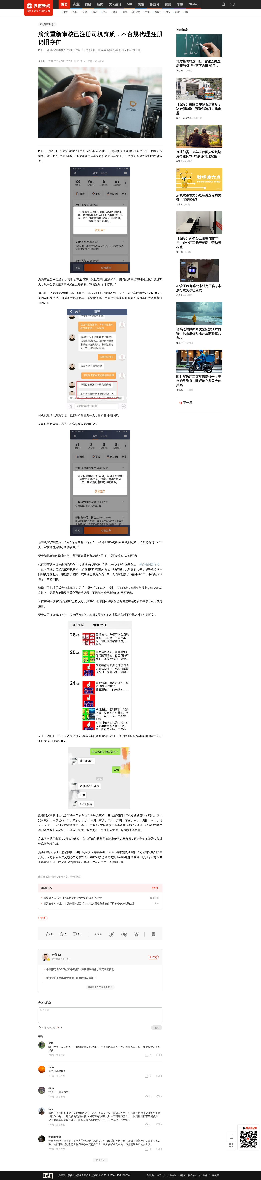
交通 (42, 917)
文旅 (147, 12)
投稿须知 (192, 1175)
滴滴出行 (48, 24)
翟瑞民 (179, 70)
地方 (124, 12)
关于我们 (151, 1175)
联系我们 (161, 1175)
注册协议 (182, 1175)
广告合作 (171, 1175)
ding (51, 1088)
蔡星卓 (179, 295)
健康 (114, 12)
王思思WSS (186, 118)
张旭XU (180, 342)
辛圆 (178, 204)
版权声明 (202, 1175)
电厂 (187, 12)
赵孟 (178, 118)
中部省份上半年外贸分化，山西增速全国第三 (71, 978)
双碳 (177, 12)
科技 (65, 12)
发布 (157, 1028)
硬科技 (136, 12)
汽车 (104, 12)
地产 (95, 12)
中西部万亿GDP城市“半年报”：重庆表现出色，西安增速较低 (80, 969)
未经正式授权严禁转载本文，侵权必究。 (60, 876)
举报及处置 (214, 1175)
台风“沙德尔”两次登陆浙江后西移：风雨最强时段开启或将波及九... (198, 333)
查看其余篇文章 (99, 987)
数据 (157, 12)
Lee (50, 1108)
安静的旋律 (54, 1136)
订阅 (154, 957)
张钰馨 (179, 252)
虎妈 (50, 1042)
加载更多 (100, 1160)
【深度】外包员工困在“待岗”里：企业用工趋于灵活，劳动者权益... (198, 243)
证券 (85, 12)
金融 (75, 12)
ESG (167, 12)
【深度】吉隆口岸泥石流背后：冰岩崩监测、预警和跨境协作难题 (198, 109)
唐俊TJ (41, 61)
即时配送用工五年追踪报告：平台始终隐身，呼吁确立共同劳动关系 (198, 381)
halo (51, 1067)
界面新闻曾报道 (149, 564)
